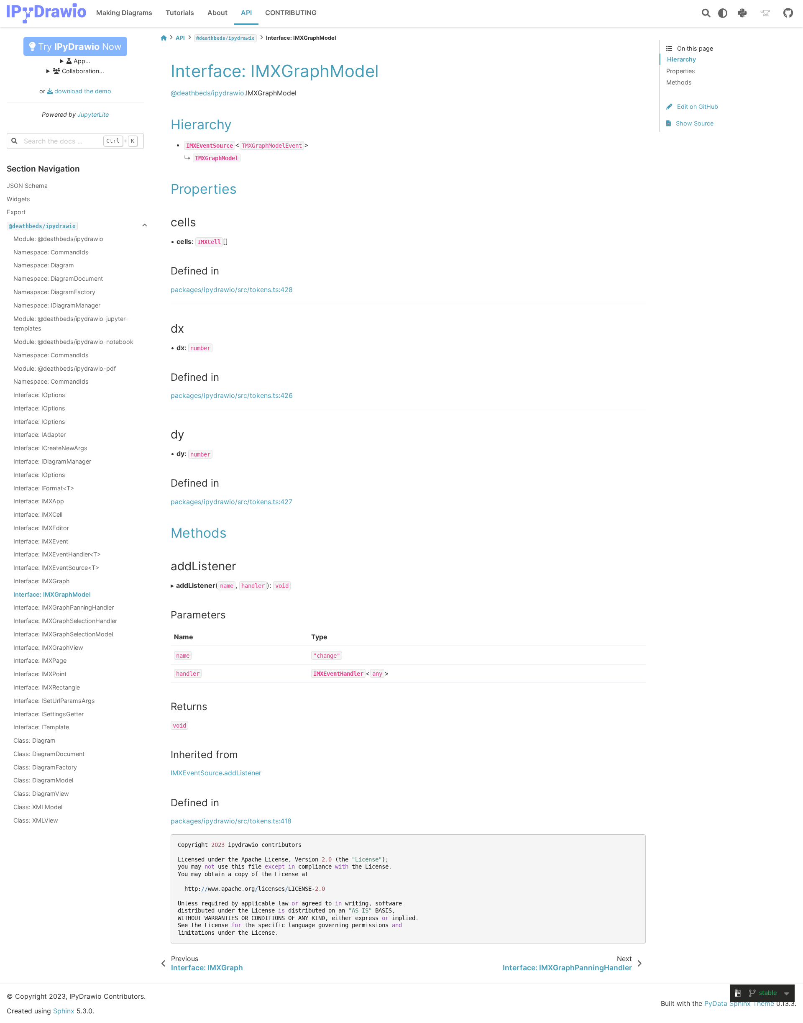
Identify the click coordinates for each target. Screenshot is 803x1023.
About (217, 12)
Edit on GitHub (696, 106)
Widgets (18, 199)
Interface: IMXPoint (39, 673)
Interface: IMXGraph (41, 581)
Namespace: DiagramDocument (58, 278)
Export (16, 211)
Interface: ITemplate (41, 727)
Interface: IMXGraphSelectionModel (63, 634)
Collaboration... (82, 70)
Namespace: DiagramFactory (54, 291)
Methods (679, 82)
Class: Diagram (34, 740)
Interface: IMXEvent (40, 541)
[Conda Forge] (765, 13)
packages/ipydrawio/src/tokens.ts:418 (231, 821)
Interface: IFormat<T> (43, 488)
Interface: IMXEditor (41, 527)
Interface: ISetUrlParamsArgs (54, 700)
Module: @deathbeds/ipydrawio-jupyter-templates (70, 323)
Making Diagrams (124, 12)
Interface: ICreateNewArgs (50, 447)
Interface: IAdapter (39, 434)
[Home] (163, 37)
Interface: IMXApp (38, 501)
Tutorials (180, 12)
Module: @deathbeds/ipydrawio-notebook (73, 341)
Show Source (693, 123)
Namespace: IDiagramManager (56, 305)
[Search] (706, 13)
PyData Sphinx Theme (739, 1003)
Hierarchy (681, 59)
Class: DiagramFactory (45, 767)
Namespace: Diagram (43, 265)
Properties (680, 70)
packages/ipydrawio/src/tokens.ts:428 (232, 289)
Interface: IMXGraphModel (52, 594)
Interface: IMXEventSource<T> (56, 567)
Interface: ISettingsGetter (48, 714)
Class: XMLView (35, 820)
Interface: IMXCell (37, 514)
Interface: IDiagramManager (52, 461)
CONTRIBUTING (291, 12)
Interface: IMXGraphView (48, 647)
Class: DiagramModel (43, 780)
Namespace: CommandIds (51, 252)
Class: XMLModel (37, 806)
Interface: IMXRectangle (46, 687)
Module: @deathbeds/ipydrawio (58, 238)
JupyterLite (93, 114)
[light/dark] (722, 13)
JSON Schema (27, 185)
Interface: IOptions (39, 394)
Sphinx (63, 1011)
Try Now (79, 46)
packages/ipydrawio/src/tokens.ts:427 (231, 501)
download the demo (82, 91)
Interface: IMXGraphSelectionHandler (65, 620)
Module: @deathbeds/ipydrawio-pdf (64, 368)
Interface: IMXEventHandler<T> (57, 554)
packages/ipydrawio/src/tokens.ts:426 (232, 395)
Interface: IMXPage (39, 660)
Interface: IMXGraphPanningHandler (63, 607)
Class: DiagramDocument (48, 753)
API (246, 12)
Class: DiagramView (41, 793)
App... (81, 60)
